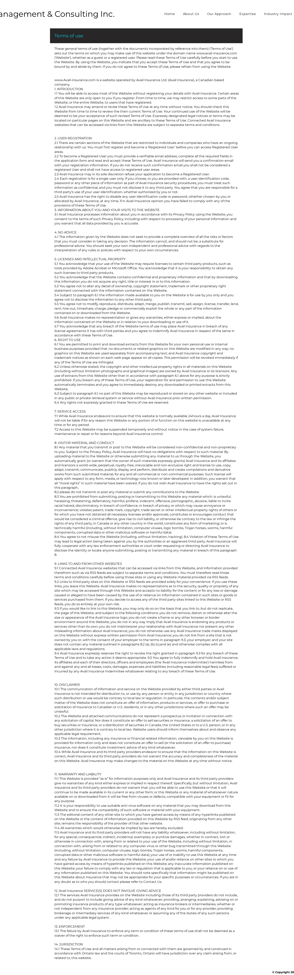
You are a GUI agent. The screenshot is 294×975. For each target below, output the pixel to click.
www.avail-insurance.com (216, 53)
